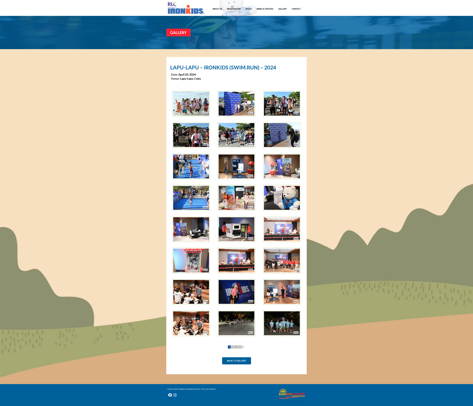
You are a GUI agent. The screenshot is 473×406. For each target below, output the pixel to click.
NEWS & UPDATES (265, 9)
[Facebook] (170, 395)
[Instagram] (175, 395)
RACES (248, 9)
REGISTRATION (234, 9)
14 (240, 347)
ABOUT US (217, 9)
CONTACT (296, 9)
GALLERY (282, 9)
